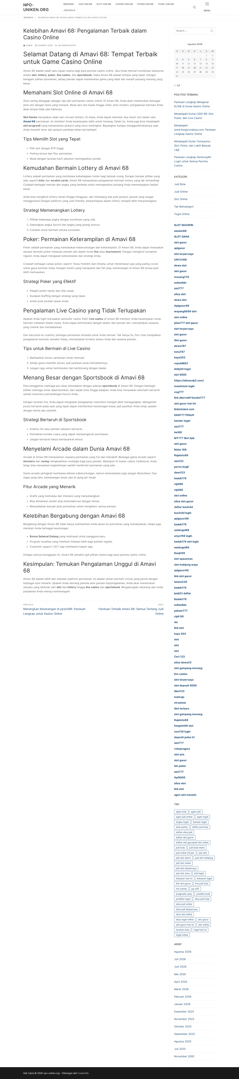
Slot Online (180, 199)
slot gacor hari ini (185, 924)
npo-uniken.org (36, 7)
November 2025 (184, 1019)
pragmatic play (184, 893)
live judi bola (201, 883)
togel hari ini (200, 929)
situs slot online (184, 914)
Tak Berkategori (66, 45)
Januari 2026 (182, 1004)
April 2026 (180, 981)
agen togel (202, 816)
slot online (203, 924)
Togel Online (181, 214)
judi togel (199, 873)
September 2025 (184, 1034)
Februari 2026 (182, 996)
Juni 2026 (180, 966)
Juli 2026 (180, 959)
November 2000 (184, 1056)
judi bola (180, 847)
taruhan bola (182, 929)
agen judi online (184, 816)
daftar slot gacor (185, 837)
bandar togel (200, 822)
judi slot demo (183, 857)
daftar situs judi (184, 832)
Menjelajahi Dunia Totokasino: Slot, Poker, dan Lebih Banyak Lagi (192, 145)
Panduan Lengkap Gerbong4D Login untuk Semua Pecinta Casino (192, 161)
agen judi (196, 811)
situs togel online (185, 919)
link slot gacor (183, 883)
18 (183, 68)
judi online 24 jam (185, 852)
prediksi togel (183, 898)
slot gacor (203, 919)
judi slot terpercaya (186, 868)
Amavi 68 (29, 121)
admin (29, 45)
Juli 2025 (180, 1048)
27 (194, 72)
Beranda (28, 17)
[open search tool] (194, 7)
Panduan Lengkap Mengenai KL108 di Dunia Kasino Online (192, 104)
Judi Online (181, 191)
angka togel (182, 822)
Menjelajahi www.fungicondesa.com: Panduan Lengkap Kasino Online (195, 129)
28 (200, 72)
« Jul (177, 85)
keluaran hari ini (184, 878)
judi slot (203, 852)
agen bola (181, 811)
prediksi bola (203, 893)
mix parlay (181, 888)
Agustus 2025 (182, 1041)
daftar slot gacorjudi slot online (192, 842)
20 (194, 68)
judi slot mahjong (204, 857)
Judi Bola (180, 184)
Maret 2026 (181, 989)
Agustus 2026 (182, 951)
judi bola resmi (197, 847)
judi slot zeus (183, 873)
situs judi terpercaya (187, 909)
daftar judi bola (200, 827)
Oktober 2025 (183, 1026)
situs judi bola (202, 898)
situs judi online (184, 904)
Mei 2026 (180, 974)
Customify (83, 1073)
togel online (182, 934)
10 (177, 63)
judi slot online (183, 863)
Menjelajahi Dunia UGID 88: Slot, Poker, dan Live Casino (194, 116)
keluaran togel (204, 878)
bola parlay (182, 827)
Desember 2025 (184, 1011)
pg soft (195, 888)
